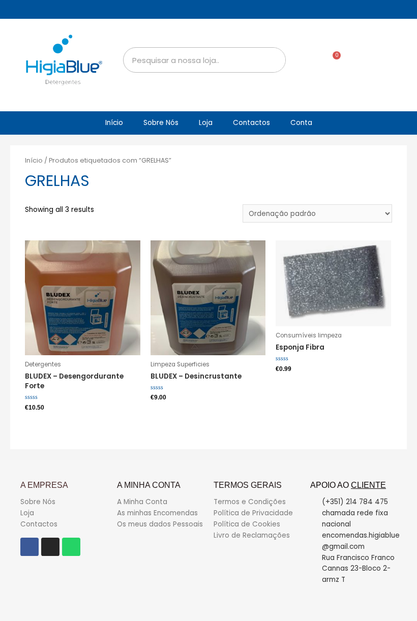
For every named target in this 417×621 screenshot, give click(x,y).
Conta (301, 123)
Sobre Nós (160, 123)
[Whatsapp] (71, 547)
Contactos (251, 123)
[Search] (272, 60)
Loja (206, 123)
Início (114, 123)
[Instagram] (50, 547)
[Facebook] (29, 547)
